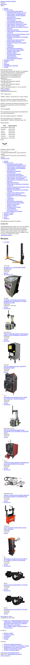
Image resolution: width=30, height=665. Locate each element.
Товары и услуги (8, 9)
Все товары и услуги (6, 616)
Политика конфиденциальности (12, 644)
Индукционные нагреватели (15, 48)
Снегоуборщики (11, 55)
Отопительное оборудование (15, 11)
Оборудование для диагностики (15, 25)
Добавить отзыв (5, 158)
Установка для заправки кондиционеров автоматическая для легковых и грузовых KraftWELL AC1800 (15, 301)
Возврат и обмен (8, 214)
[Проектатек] (5, 148)
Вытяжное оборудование (14, 54)
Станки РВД (10, 45)
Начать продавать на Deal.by (8, 1)
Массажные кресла (12, 57)
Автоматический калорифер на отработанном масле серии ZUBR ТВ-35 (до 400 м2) (16, 463)
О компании (7, 636)
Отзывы (6, 67)
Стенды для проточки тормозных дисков (18, 34)
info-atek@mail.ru (5, 89)
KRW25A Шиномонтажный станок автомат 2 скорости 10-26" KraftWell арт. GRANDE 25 (16, 334)
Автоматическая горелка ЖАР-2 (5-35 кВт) (15, 609)
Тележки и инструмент (13, 51)
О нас (5, 62)
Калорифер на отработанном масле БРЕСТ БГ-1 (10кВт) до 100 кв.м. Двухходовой (15, 559)
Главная (6, 8)
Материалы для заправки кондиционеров (14, 19)
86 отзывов (4, 4)
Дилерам (6, 61)
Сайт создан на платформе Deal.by (10, 652)
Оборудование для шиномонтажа (16, 14)
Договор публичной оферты (11, 650)
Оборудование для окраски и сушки (17, 24)
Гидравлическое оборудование (15, 22)
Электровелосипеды (6, 235)
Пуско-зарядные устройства (14, 58)
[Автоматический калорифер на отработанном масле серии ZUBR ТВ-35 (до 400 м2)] (12, 459)
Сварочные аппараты (13, 29)
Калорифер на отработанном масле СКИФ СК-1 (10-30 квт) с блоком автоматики (15, 398)
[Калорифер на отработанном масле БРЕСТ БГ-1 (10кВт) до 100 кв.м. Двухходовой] (15, 556)
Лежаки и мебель (11, 52)
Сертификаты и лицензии (11, 65)
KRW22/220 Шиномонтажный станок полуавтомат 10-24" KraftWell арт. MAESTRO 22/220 (16, 431)
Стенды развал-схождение (14, 21)
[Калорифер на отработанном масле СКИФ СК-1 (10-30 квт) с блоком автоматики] (11, 394)
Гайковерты (10, 47)
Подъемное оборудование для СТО (16, 12)
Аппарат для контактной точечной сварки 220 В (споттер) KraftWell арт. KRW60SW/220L (16, 495)
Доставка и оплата (9, 60)
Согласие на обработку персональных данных (16, 645)
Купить (6, 273)
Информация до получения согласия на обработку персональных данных (14, 647)
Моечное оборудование (13, 35)
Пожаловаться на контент (15, 654)
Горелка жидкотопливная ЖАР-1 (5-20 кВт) (16, 584)
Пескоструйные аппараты (14, 41)
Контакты (6, 64)
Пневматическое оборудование (15, 50)
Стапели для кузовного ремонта (16, 40)
